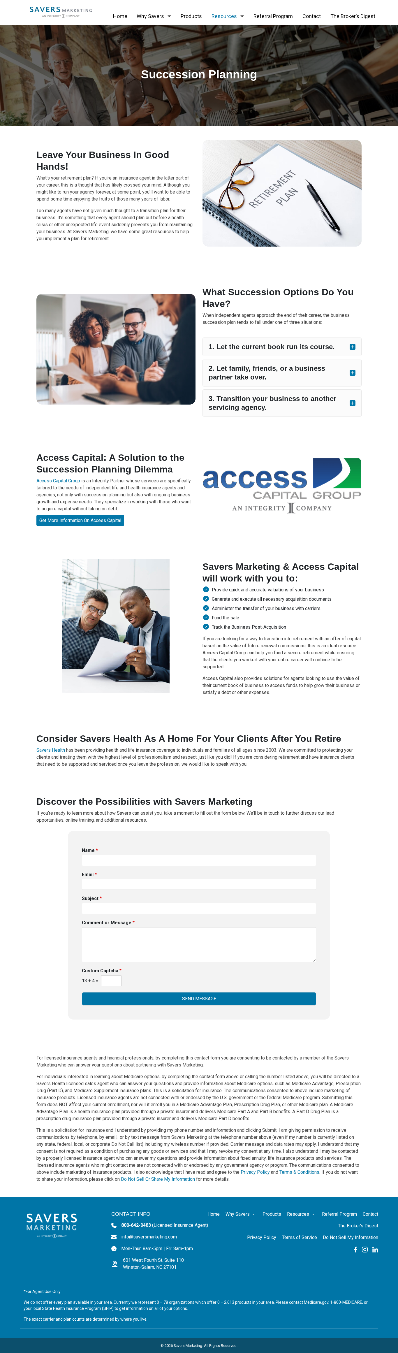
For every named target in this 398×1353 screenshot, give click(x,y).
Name (90, 850)
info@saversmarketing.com (149, 1237)
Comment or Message (108, 922)
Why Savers (150, 16)
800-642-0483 (164, 1225)
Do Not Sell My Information (350, 1237)
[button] (169, 16)
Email (89, 874)
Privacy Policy (255, 1172)
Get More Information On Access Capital (80, 520)
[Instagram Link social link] (365, 1249)
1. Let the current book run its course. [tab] (272, 347)
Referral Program (273, 16)
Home (120, 16)
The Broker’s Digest (352, 16)
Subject (92, 898)
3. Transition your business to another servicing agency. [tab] (272, 403)
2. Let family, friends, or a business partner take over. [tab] (267, 372)
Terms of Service (299, 1237)
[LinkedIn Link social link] (375, 1249)
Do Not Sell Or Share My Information (158, 1179)
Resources (224, 16)
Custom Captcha (101, 971)
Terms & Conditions (299, 1172)
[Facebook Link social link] (355, 1249)
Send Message (199, 998)
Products (191, 16)
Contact (311, 16)
